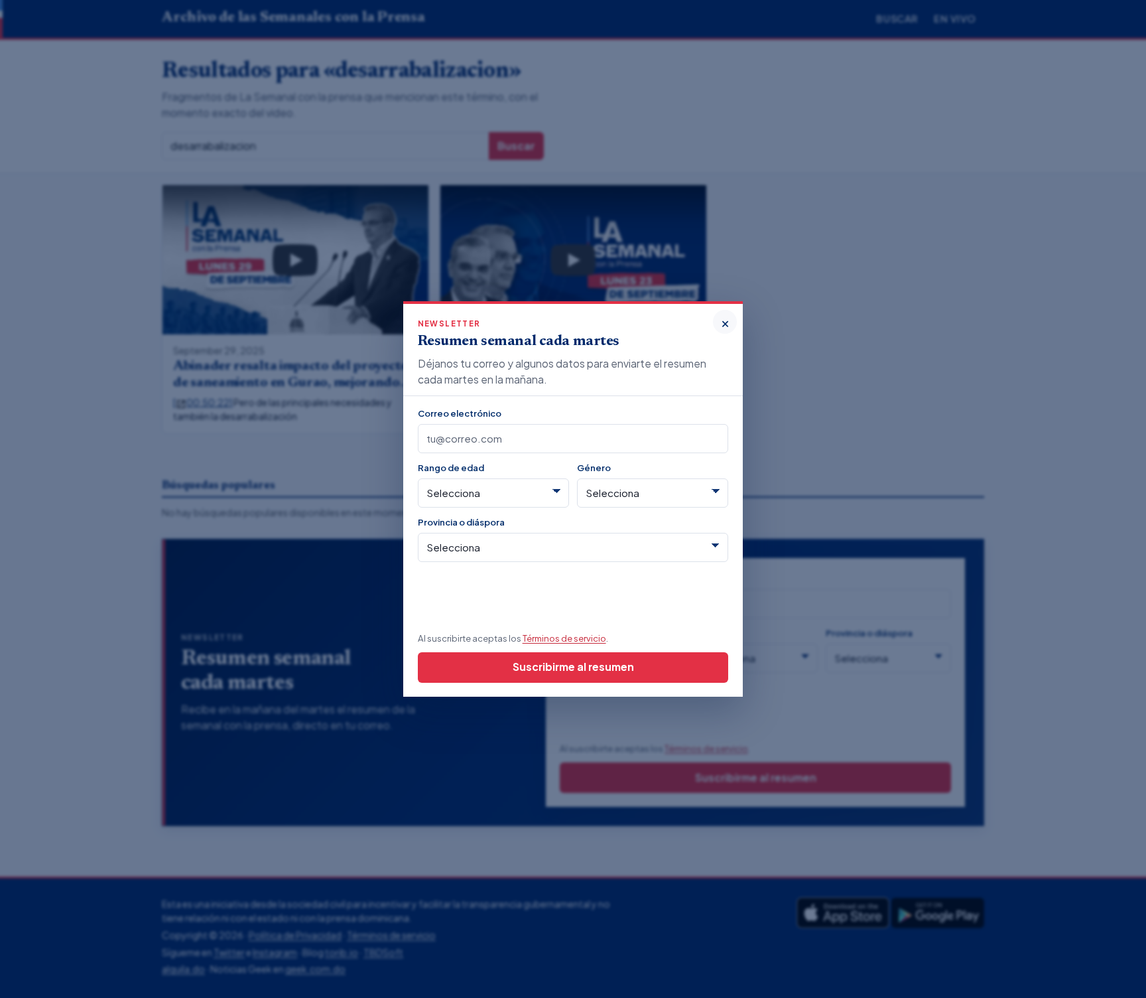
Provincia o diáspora (461, 522)
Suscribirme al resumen (573, 666)
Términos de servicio (564, 638)
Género (594, 467)
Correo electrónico (459, 413)
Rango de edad (451, 467)
